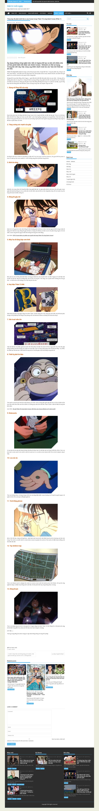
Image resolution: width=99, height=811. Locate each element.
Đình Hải (20, 675)
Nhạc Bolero (22, 13)
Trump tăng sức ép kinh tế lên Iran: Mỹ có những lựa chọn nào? (49, 1)
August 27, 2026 (83, 28)
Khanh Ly (19, 22)
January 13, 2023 (24, 756)
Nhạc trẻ (14, 13)
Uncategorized (70, 182)
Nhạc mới (68, 171)
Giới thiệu (67, 13)
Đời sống (69, 39)
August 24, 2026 (83, 56)
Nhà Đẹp (50, 13)
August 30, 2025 (31, 691)
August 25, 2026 (83, 42)
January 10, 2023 (24, 771)
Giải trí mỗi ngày (15, 6)
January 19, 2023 (50, 675)
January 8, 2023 (24, 787)
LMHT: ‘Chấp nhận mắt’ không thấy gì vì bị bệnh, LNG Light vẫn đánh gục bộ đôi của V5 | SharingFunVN (21, 654)
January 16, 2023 (52, 756)
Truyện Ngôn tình (70, 179)
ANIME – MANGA (59, 13)
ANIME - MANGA (11, 649)
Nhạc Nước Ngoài (33, 13)
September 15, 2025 (12, 675)
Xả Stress (43, 13)
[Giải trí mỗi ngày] (8, 13)
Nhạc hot (68, 169)
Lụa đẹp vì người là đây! (57, 654)
